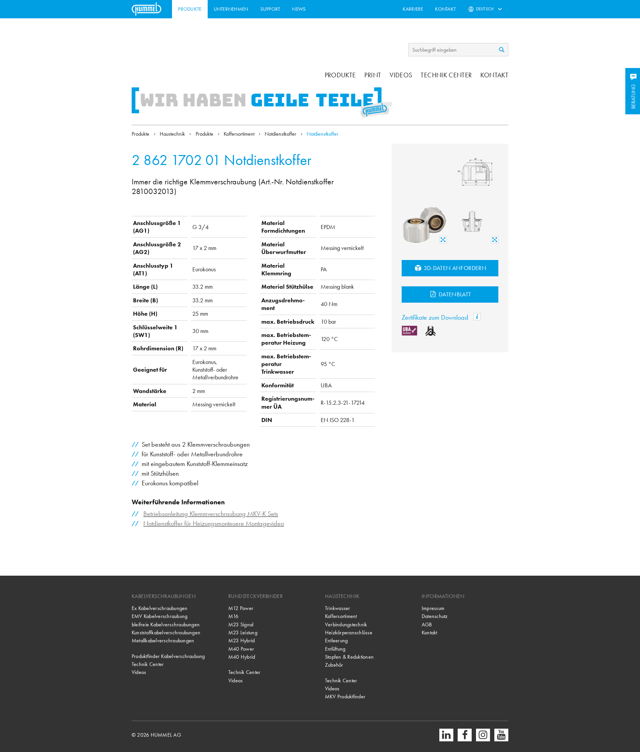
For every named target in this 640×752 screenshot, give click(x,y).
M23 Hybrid (241, 640)
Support (270, 9)
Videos (401, 75)
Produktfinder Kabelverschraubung (168, 656)
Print (372, 75)
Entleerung (336, 640)
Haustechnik (173, 133)
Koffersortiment (240, 133)
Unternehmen (231, 9)
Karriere (413, 9)
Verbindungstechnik (346, 624)
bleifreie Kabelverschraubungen (166, 624)
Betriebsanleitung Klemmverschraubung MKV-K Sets (210, 513)
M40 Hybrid (241, 656)
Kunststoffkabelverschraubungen (166, 632)
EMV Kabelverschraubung (159, 616)
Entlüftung (335, 648)
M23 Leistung (242, 632)
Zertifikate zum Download (436, 317)
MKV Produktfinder (345, 696)
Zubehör (334, 664)
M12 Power (240, 608)
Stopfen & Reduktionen (349, 656)
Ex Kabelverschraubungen (160, 608)
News (299, 9)
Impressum (433, 608)
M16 (233, 616)
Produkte (189, 9)
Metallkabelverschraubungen (163, 640)
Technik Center (446, 75)
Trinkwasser (337, 608)
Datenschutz (435, 616)
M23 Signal (240, 624)
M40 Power (241, 648)
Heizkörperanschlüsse (348, 632)
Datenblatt (454, 294)
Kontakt (445, 9)
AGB (427, 624)
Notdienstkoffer (281, 133)
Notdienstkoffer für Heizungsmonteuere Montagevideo (213, 523)
